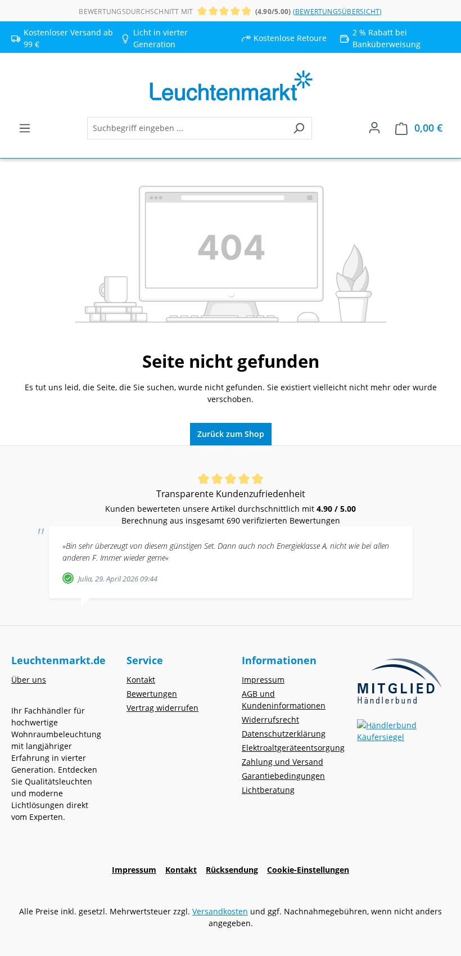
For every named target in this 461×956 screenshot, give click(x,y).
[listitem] (176, 38)
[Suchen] (299, 128)
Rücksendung (232, 869)
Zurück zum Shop (230, 434)
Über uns (28, 679)
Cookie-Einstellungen (308, 869)
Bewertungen (151, 693)
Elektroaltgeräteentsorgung (293, 747)
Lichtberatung (268, 789)
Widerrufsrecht (270, 719)
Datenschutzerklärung (284, 733)
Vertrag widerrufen (162, 707)
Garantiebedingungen (283, 775)
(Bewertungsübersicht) (337, 11)
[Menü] (24, 128)
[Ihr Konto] (374, 127)
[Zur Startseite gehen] (230, 86)
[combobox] (186, 128)
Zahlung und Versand (282, 761)
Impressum (263, 679)
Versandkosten (220, 911)
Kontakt (140, 679)
